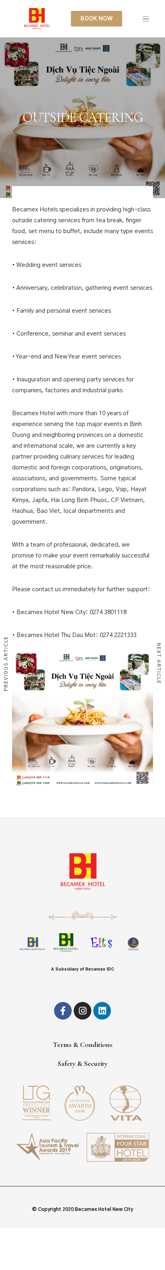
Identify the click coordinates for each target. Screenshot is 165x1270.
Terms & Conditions (83, 1044)
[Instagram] (82, 1011)
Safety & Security (83, 1063)
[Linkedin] (102, 1011)
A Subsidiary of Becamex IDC (82, 969)
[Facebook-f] (63, 1011)
